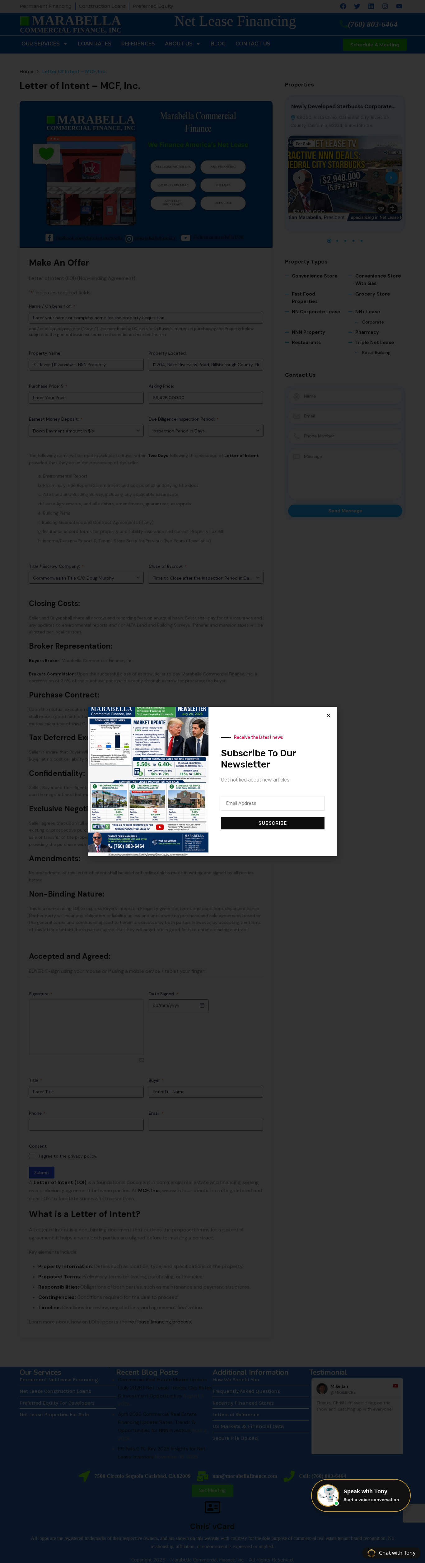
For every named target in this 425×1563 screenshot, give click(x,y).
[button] (328, 715)
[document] (212, 781)
